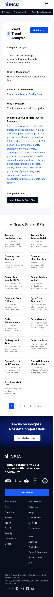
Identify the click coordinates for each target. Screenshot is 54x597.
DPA (30, 563)
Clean (7, 507)
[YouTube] (32, 588)
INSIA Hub (33, 507)
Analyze (8, 517)
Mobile (8, 544)
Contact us (34, 547)
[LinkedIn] (17, 588)
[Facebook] (27, 588)
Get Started (39, 30)
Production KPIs (21, 12)
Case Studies (35, 517)
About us (33, 542)
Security (8, 533)
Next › (40, 406)
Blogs (31, 512)
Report (8, 523)
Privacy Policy (35, 557)
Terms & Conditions (38, 552)
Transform (9, 512)
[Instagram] (22, 588)
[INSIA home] (12, 4)
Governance (10, 538)
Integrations (34, 528)
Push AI (8, 528)
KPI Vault (6, 12)
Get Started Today (27, 438)
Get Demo (27, 492)
